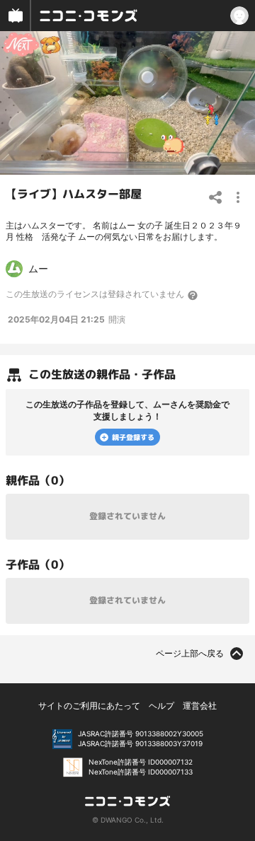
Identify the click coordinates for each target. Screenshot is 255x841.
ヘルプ (161, 705)
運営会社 (200, 705)
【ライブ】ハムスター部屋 (74, 193)
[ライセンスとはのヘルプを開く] (193, 295)
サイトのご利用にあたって (89, 705)
